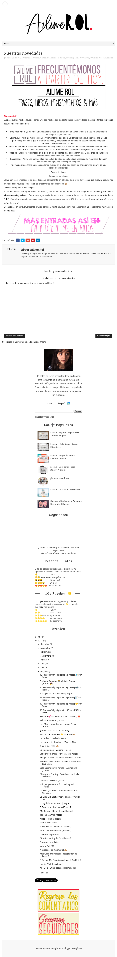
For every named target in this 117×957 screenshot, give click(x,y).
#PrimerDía (84, 57)
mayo (43, 671)
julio (43, 663)
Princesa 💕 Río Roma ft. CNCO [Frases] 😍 (60, 716)
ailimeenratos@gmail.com (15, 195)
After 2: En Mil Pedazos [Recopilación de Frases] (58, 854)
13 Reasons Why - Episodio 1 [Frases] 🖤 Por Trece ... (61, 711)
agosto (44, 659)
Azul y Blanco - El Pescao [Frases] (55, 826)
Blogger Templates (73, 948)
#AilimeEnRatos (39, 57)
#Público (94, 57)
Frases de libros (58, 172)
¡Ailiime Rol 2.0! (47, 846)
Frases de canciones (58, 176)
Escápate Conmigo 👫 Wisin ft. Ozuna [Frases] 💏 (57, 682)
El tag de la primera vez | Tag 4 (54, 803)
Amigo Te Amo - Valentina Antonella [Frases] (60, 757)
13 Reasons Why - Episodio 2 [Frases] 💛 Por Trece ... (61, 704)
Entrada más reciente (14, 336)
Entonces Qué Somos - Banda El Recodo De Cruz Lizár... (60, 762)
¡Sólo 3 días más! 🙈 (49, 746)
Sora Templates (53, 948)
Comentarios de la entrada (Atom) (31, 341)
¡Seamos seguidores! (59, 478)
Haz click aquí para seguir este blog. (58, 553)
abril (43, 872)
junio (43, 667)
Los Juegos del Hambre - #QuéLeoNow (58, 742)
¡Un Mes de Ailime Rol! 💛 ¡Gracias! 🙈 (57, 734)
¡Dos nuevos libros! (49, 822)
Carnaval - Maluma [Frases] (52, 780)
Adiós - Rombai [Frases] (51, 818)
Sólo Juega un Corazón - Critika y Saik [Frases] (57, 785)
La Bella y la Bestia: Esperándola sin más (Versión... (59, 791)
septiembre (46, 655)
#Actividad (27, 57)
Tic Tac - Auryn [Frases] (51, 814)
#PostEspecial (72, 57)
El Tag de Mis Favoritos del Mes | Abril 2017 (60, 860)
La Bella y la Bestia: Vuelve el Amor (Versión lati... (60, 798)
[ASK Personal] (5, 4)
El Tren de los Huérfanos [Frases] (55, 807)
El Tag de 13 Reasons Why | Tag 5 (56, 693)
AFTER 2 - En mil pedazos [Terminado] (58, 867)
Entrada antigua (103, 336)
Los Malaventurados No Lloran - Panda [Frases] (58, 725)
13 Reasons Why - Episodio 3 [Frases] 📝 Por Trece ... (61, 698)
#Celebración (53, 57)
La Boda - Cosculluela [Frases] (54, 738)
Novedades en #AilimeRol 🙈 (53, 849)
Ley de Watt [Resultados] (51, 864)
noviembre (46, 648)
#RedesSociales (106, 57)
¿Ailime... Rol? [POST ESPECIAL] (54, 730)
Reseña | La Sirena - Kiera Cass (65, 489)
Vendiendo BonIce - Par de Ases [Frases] (59, 753)
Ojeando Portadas (47, 601)
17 (39, 640)
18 (39, 636)
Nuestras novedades (49, 842)
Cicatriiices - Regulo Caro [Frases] (55, 838)
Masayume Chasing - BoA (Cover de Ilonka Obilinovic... (59, 775)
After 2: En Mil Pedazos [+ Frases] (55, 830)
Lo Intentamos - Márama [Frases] (55, 750)
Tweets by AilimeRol (44, 416)
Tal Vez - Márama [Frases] (52, 720)
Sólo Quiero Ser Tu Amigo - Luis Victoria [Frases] (58, 769)
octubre (44, 651)
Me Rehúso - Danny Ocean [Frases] (56, 811)
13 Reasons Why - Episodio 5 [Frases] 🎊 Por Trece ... (61, 676)
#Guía (62, 57)
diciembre (45, 644)
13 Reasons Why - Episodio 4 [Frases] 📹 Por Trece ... (61, 688)
